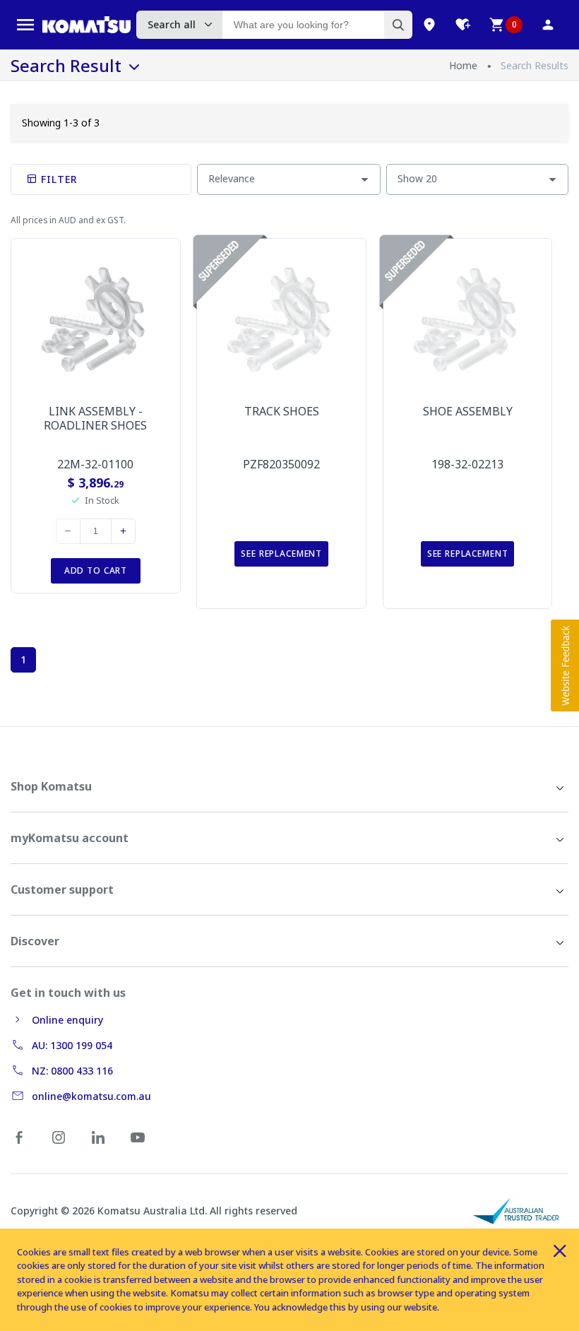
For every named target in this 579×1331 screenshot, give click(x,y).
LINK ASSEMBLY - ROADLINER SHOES (95, 418)
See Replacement (281, 554)
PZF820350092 (281, 464)
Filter (57, 179)
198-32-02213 (467, 464)
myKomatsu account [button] (70, 838)
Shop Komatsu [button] (51, 786)
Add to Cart (95, 570)
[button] (565, 665)
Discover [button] (35, 941)
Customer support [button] (62, 889)
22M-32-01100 (95, 464)
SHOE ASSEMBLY (468, 411)
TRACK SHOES (281, 411)
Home (463, 65)
